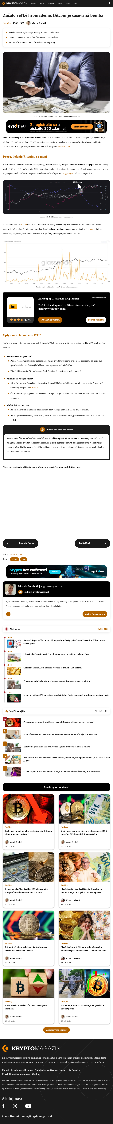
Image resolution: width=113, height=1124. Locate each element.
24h (101, 711)
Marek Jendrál (39, 23)
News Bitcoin (64, 146)
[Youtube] (28, 1106)
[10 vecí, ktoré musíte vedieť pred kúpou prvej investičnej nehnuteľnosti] (14, 657)
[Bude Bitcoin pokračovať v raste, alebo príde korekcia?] (28, 983)
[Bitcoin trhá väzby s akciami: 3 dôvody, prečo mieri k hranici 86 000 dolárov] (28, 925)
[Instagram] (15, 1106)
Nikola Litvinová (73, 900)
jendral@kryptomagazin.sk (36, 592)
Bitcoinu (34, 387)
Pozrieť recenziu (96, 320)
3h (96, 711)
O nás (5, 1116)
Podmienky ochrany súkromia (17, 1070)
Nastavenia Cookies (70, 1070)
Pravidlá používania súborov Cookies (21, 1074)
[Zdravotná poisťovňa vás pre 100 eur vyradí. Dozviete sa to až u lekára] (14, 684)
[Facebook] (3, 1106)
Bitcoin (23, 224)
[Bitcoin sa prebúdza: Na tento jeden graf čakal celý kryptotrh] (84, 983)
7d (106, 711)
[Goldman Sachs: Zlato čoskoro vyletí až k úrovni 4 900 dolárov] (14, 671)
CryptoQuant (69, 173)
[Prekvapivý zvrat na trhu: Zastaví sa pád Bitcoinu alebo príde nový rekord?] (28, 809)
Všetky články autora (95, 614)
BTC (23, 559)
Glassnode (90, 229)
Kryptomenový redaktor (51, 586)
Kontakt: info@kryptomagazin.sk (31, 1116)
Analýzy (8, 827)
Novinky (7, 23)
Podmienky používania (46, 1070)
